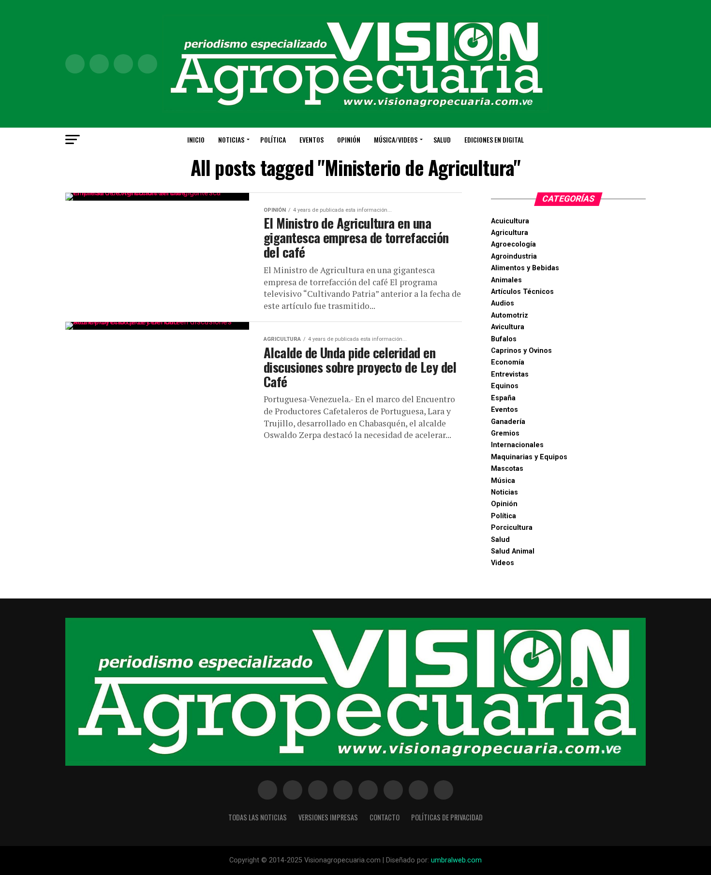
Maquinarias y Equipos (529, 457)
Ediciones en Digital (494, 139)
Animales (506, 280)
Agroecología (513, 244)
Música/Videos (395, 139)
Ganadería (508, 422)
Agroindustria (514, 256)
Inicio (196, 139)
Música (503, 481)
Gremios (505, 433)
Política (273, 139)
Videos (502, 563)
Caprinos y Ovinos (521, 351)
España (503, 398)
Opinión (348, 139)
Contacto (385, 817)
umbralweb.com (456, 860)
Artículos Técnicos (522, 292)
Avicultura (507, 327)
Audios (502, 303)
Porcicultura (512, 528)
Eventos (311, 139)
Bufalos (504, 339)
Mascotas (507, 469)
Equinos (504, 386)
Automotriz (509, 315)
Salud (442, 139)
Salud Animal (512, 551)
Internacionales (517, 445)
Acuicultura (510, 221)
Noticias (231, 139)
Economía (507, 362)
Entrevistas (510, 374)
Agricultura (509, 233)
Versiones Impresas (328, 817)
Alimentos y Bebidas (525, 268)
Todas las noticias (257, 817)
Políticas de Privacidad (447, 817)
